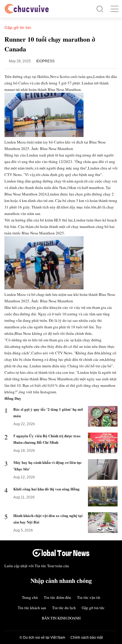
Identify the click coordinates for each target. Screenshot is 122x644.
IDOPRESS (45, 61)
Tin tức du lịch (64, 607)
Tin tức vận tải (88, 597)
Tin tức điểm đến (57, 597)
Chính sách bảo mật (86, 637)
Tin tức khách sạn (32, 607)
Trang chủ (30, 597)
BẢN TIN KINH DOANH (61, 618)
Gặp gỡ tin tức (93, 607)
